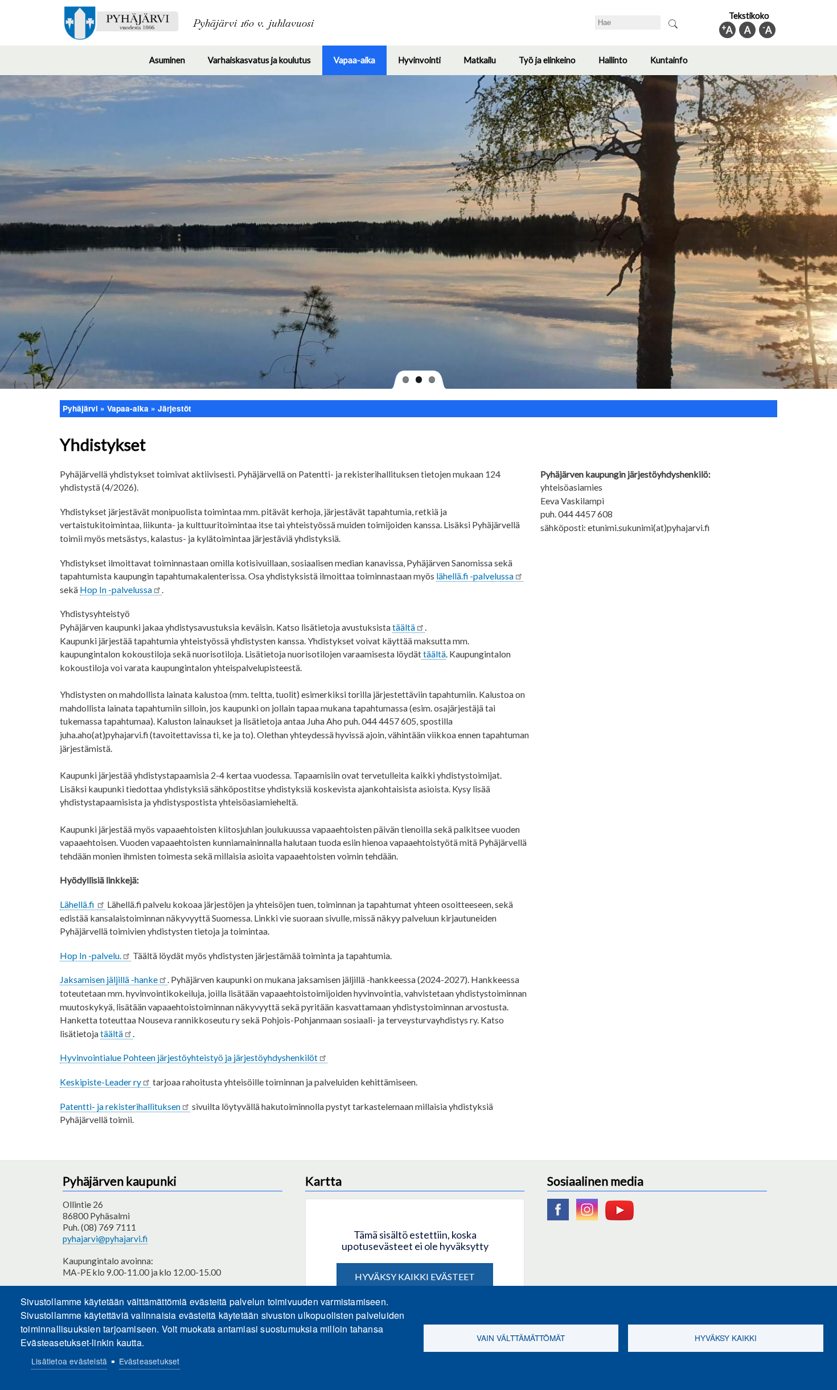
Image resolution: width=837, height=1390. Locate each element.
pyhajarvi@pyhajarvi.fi (105, 1238)
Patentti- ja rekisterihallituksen (120, 1106)
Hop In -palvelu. (90, 955)
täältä (403, 627)
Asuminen (172, 65)
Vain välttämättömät (521, 1337)
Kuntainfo (674, 65)
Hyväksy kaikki (726, 1337)
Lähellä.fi (78, 904)
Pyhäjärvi (80, 408)
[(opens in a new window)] (561, 1217)
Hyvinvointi (425, 65)
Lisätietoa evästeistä (69, 1361)
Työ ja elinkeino (553, 65)
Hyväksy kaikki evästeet (415, 1276)
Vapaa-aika (360, 65)
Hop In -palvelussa (116, 589)
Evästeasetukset (149, 1361)
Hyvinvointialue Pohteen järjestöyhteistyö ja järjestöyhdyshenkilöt (189, 1057)
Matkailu (485, 65)
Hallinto (618, 65)
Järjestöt (174, 408)
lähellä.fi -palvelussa (475, 575)
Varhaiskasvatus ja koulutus (265, 65)
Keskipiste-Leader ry (100, 1081)
